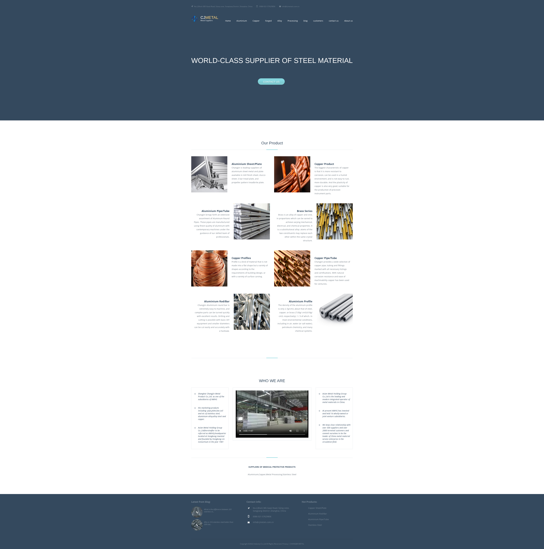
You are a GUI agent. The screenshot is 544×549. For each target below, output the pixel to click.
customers (318, 20)
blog (305, 20)
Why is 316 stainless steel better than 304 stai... (218, 523)
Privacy (285, 544)
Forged (268, 20)
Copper (256, 20)
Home (228, 20)
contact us (334, 20)
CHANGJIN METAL (297, 544)
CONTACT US (271, 81)
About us (348, 20)
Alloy (279, 20)
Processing (293, 20)
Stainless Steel (315, 525)
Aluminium (241, 20)
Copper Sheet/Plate (317, 508)
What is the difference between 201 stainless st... (218, 510)
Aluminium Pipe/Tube (318, 519)
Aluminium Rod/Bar (317, 513)
